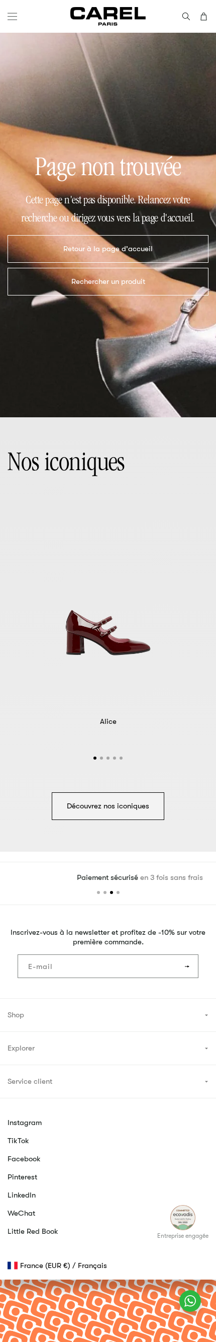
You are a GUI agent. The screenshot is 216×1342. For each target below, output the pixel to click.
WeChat (21, 1213)
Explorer (21, 1048)
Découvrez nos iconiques (108, 806)
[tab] (94, 758)
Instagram (25, 1123)
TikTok (18, 1141)
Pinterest (22, 1177)
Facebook (24, 1159)
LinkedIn (22, 1195)
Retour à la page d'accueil (108, 249)
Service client (30, 1081)
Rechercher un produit (108, 281)
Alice (108, 721)
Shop (16, 1015)
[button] (12, 16)
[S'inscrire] (187, 966)
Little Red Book (33, 1231)
